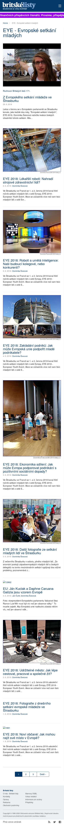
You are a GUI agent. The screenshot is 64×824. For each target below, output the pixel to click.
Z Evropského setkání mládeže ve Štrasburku (27, 99)
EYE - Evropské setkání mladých (25, 23)
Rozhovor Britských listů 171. (16, 90)
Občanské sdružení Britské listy (31, 813)
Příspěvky (29, 802)
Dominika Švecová (20, 186)
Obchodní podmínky (11, 805)
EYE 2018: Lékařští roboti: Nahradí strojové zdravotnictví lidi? (28, 180)
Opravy (6, 799)
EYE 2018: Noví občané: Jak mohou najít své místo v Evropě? (29, 736)
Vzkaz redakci (31, 796)
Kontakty (6, 796)
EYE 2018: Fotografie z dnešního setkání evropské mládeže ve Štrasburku (27, 707)
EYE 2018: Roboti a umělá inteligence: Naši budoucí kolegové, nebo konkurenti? (30, 264)
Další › (43, 774)
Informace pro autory (33, 799)
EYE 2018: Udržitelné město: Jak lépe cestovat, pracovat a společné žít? (30, 672)
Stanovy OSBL (31, 793)
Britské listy (26, 6)
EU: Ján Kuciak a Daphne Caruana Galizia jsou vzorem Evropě (28, 590)
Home (5, 23)
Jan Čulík (16, 595)
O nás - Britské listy (10, 793)
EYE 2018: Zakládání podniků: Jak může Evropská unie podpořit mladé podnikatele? (28, 349)
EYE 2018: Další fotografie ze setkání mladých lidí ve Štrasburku (30, 551)
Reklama (6, 802)
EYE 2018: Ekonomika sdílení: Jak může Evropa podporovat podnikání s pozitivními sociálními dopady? (29, 467)
